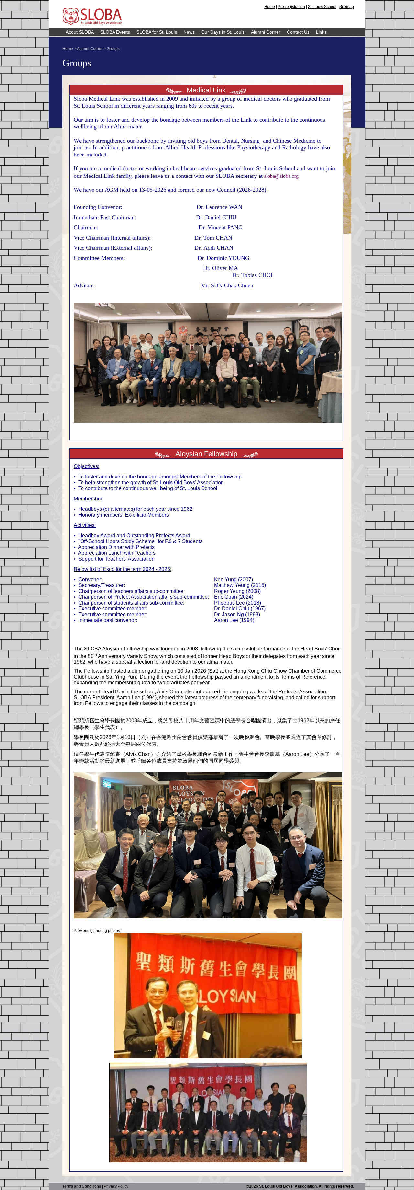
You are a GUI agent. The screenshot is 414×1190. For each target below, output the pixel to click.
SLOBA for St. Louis (156, 32)
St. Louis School (322, 7)
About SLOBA (80, 32)
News (189, 32)
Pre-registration (291, 7)
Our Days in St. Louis (223, 32)
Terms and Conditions (81, 1186)
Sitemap (346, 7)
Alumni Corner (265, 32)
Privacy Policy (116, 1186)
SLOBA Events (115, 32)
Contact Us (298, 32)
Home (269, 7)
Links (321, 32)
